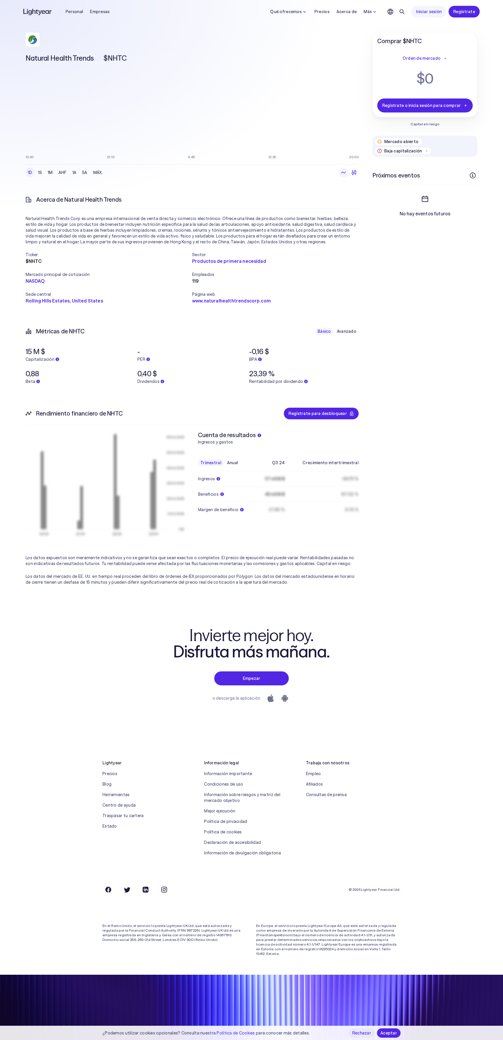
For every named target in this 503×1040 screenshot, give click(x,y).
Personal (74, 11)
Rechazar (361, 1033)
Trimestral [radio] (210, 462)
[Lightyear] (37, 11)
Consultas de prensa (326, 794)
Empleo (313, 773)
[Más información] (472, 175)
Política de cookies (223, 832)
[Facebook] (108, 889)
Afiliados (314, 784)
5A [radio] (84, 172)
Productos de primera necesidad (229, 261)
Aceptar (388, 1033)
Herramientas (116, 794)
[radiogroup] (65, 172)
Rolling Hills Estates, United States (64, 301)
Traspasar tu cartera (123, 815)
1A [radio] (74, 172)
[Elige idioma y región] (390, 11)
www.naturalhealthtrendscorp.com (231, 301)
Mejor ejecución (219, 811)
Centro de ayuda (119, 805)
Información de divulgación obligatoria (242, 853)
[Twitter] (127, 889)
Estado (109, 826)
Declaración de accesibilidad (232, 842)
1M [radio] (50, 172)
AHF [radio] (63, 172)
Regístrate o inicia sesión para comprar (421, 105)
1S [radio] (40, 172)
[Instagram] (164, 889)
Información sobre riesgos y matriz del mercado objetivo (242, 797)
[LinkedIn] (145, 889)
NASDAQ (35, 281)
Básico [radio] (324, 331)
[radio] (343, 172)
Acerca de (346, 11)
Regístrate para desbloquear (317, 413)
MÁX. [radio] (98, 172)
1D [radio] (30, 172)
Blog (106, 784)
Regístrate (464, 11)
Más (368, 11)
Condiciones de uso (223, 784)
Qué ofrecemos (286, 11)
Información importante (228, 773)
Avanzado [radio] (346, 331)
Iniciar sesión (429, 11)
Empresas (99, 11)
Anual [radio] (232, 462)
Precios (322, 11)
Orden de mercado (421, 58)
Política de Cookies (236, 1033)
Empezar (252, 678)
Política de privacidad (225, 821)
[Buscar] (402, 11)
